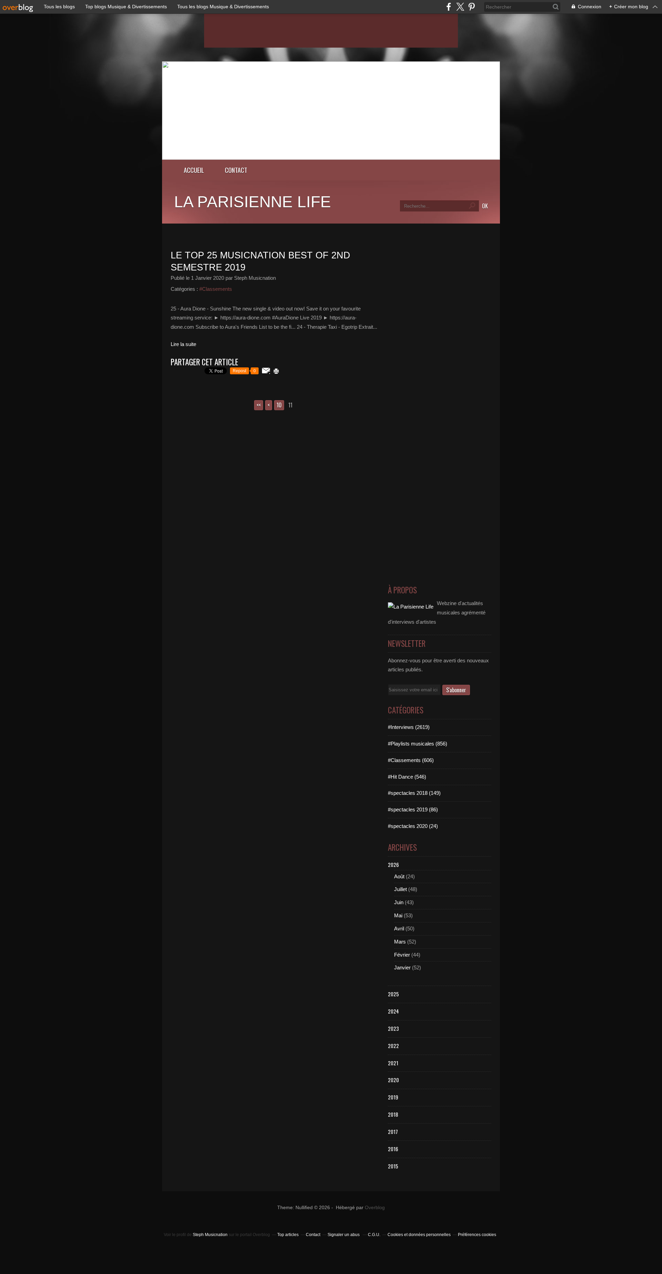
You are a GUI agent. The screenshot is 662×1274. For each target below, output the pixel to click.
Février (402, 955)
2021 (393, 1063)
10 (279, 405)
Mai (398, 915)
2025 (393, 994)
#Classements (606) (411, 760)
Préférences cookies (477, 1234)
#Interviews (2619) (409, 727)
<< (259, 405)
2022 (393, 1045)
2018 (393, 1114)
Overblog (375, 1207)
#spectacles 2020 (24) (413, 826)
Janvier (402, 967)
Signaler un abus (344, 1234)
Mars (400, 942)
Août (399, 876)
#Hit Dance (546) (407, 777)
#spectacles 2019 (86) (413, 809)
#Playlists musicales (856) (417, 744)
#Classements (215, 289)
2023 (393, 1028)
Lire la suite (183, 344)
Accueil (194, 170)
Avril (399, 928)
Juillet (400, 889)
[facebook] (448, 7)
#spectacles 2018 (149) (414, 793)
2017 (393, 1131)
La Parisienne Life (252, 202)
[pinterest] (471, 7)
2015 (393, 1166)
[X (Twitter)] (460, 7)
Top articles (288, 1234)
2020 (393, 1080)
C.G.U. (374, 1234)
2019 (393, 1097)
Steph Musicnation (210, 1234)
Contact (236, 170)
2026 (393, 864)
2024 (393, 1011)
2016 (393, 1149)
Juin (398, 902)
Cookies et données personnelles (419, 1234)
